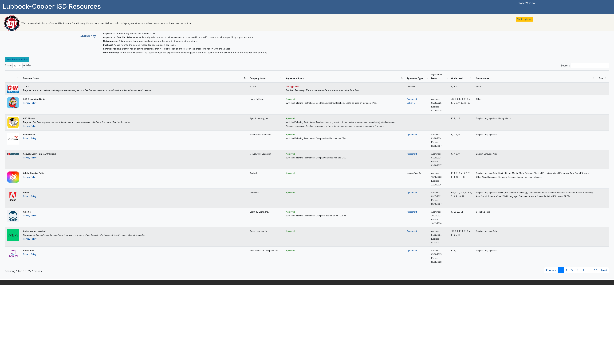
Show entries (18, 65)
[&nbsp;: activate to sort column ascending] (13, 76)
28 (595, 270)
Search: (565, 65)
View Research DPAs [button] (17, 59)
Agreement (412, 99)
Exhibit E (411, 103)
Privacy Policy (29, 103)
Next (604, 270)
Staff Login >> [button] (524, 19)
